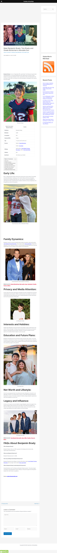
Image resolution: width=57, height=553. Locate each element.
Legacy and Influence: (9, 168)
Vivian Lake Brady (26, 149)
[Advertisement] (20, 14)
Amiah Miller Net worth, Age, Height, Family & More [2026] (48, 89)
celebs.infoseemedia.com (12, 476)
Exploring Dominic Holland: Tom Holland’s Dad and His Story (48, 93)
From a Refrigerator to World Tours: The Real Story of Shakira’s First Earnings (48, 97)
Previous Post (4, 503)
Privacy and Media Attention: (10, 163)
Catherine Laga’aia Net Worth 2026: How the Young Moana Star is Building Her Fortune (48, 113)
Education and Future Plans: (10, 165)
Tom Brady (21, 145)
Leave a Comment (7, 52)
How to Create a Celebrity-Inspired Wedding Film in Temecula (48, 84)
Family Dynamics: (8, 162)
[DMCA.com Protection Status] (4, 551)
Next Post (37, 503)
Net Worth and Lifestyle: (9, 167)
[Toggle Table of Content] (14, 159)
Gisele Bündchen (22, 143)
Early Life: (6, 160)
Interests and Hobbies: (9, 164)
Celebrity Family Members (16, 52)
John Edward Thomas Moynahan (10, 243)
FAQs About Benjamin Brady (10, 169)
